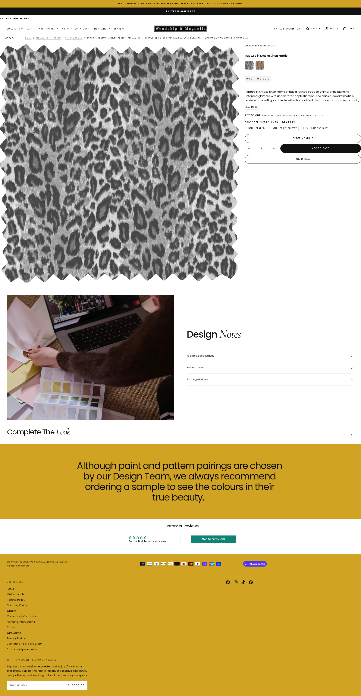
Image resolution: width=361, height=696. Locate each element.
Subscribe (76, 685)
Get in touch (15, 594)
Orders (11, 611)
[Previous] (344, 435)
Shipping (288, 115)
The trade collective (180, 11)
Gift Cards (14, 633)
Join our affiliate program (24, 644)
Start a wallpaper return (23, 649)
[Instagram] (235, 582)
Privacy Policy (16, 638)
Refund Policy (16, 600)
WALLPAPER (13, 28)
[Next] (352, 435)
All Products (73, 37)
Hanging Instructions (21, 622)
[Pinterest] (251, 582)
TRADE (117, 28)
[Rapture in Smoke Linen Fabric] (249, 65)
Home (28, 37)
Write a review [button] (213, 539)
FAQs (10, 589)
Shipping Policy (17, 605)
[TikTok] (243, 582)
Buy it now (303, 159)
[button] (14, 19)
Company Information (22, 616)
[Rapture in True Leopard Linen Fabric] (260, 65)
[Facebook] (228, 582)
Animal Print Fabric (48, 37)
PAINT (29, 28)
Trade (11, 627)
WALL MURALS (47, 28)
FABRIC (65, 28)
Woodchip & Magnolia (260, 45)
